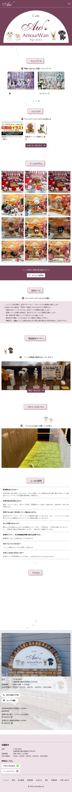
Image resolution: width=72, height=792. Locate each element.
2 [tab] (36, 101)
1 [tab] (33, 101)
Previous (4, 85)
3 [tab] (39, 101)
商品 (13, 780)
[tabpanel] (21, 85)
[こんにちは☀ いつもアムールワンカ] (59, 182)
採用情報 (30, 780)
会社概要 (21, 780)
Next (68, 85)
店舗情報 (54, 780)
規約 (46, 780)
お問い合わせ (64, 780)
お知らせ (39, 780)
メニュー (6, 780)
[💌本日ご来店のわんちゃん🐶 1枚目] (13, 205)
